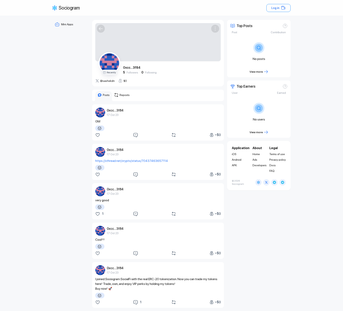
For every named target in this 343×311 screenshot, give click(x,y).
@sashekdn (107, 80)
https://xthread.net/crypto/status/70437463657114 (131, 161)
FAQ (272, 170)
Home (256, 154)
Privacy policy (277, 159)
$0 (125, 80)
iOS (234, 154)
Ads (254, 159)
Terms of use (277, 154)
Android (236, 159)
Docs (272, 165)
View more (256, 71)
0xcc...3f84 (131, 67)
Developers (259, 165)
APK (234, 165)
